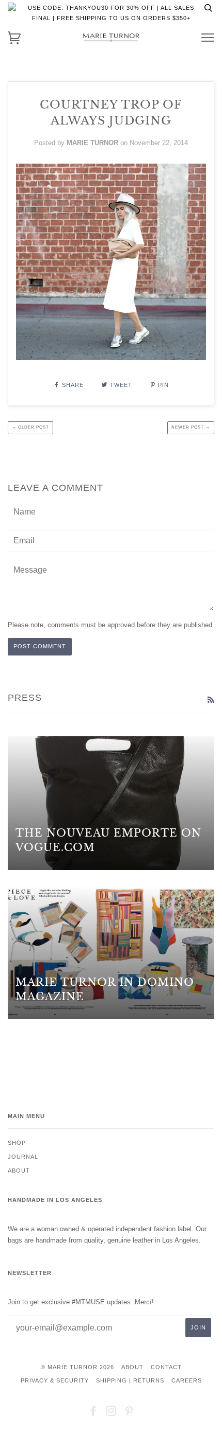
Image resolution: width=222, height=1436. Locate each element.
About (19, 1170)
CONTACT (166, 1367)
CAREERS (186, 1380)
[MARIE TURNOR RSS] (210, 699)
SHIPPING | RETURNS (130, 1380)
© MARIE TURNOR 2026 (77, 1367)
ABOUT (132, 1367)
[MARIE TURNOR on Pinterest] (129, 1413)
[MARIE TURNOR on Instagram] (111, 1413)
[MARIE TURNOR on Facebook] (93, 1413)
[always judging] (111, 357)
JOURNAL (23, 1157)
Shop (17, 1143)
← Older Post (30, 427)
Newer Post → (190, 427)
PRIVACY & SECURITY (55, 1380)
